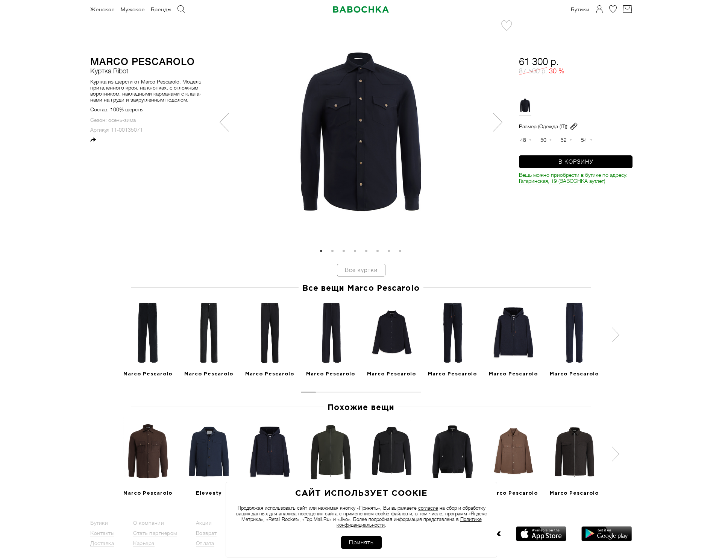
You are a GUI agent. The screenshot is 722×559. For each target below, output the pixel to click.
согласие (428, 508)
